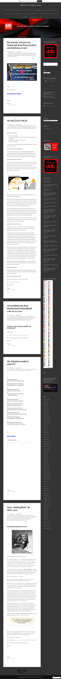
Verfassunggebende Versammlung (29, 128)
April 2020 (46, 406)
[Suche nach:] (50, 64)
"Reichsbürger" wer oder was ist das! (16, 515)
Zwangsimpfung (24, 520)
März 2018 (46, 462)
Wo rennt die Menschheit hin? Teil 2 (50, 202)
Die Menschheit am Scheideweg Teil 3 (50, 245)
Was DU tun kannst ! (47, 180)
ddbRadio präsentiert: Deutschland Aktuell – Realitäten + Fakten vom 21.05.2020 (50, 250)
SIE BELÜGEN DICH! (17, 120)
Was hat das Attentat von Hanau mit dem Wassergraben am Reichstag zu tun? (21, 45)
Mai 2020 (46, 404)
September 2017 (47, 476)
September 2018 (47, 448)
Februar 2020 (47, 411)
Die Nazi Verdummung (13, 517)
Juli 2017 (46, 481)
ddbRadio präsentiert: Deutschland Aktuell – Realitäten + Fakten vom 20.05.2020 (50, 260)
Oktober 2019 (47, 420)
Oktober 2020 (47, 399)
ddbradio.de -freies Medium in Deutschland (21, 317)
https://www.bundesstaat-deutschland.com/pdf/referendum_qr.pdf (25, 640)
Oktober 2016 (47, 502)
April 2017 (46, 488)
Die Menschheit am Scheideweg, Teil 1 (50, 264)
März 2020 (46, 408)
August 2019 (47, 425)
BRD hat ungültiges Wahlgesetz (15, 10)
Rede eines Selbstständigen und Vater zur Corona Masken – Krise (50, 185)
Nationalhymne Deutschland (44, 13)
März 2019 (46, 434)
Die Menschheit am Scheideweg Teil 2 (50, 255)
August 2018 (47, 451)
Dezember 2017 (47, 469)
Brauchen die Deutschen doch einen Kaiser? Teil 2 (50, 226)
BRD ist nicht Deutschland (23, 316)
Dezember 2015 (47, 526)
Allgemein (16, 125)
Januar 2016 (47, 523)
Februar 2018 (47, 465)
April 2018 (46, 460)
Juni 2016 (46, 512)
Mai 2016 (46, 514)
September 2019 (47, 422)
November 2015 (47, 528)
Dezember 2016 (47, 497)
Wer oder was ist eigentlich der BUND (35, 16)
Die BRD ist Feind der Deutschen (19, 516)
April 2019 (46, 432)
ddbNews (19, 51)
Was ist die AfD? (24, 16)
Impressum (25, 13)
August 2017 (47, 479)
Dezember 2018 (47, 441)
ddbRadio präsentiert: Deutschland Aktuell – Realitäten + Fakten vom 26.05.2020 (50, 217)
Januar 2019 (47, 439)
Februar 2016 (47, 521)
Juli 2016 (46, 509)
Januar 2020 (47, 413)
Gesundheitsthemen (17, 13)
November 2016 (47, 500)
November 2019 (47, 418)
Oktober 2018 (47, 446)
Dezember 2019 (47, 415)
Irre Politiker (13, 55)
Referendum (11, 436)
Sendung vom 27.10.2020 (48, 189)
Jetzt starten (39, 1)
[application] (50, 388)
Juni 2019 (46, 427)
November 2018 (47, 444)
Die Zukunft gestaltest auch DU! (18, 362)
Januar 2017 (47, 495)
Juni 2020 (46, 401)
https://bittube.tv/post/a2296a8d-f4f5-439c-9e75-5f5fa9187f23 (17, 335)
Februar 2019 (47, 437)
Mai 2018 (46, 458)
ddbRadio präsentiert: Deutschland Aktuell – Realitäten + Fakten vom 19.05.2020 (50, 269)
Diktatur (31, 54)
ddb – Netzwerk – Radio (27, 10)
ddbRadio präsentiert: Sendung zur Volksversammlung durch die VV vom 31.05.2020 (50, 194)
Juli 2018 (46, 453)
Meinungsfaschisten (31, 517)
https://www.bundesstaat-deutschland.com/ (13, 282)
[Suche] (56, 64)
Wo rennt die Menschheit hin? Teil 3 (50, 198)
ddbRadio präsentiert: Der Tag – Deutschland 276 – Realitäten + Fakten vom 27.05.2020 (49, 211)
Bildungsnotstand (22, 125)
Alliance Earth (5, 10)
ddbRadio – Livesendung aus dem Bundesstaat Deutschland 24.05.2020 (50, 241)
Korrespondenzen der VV (33, 13)
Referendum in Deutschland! (27, 318)
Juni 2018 (46, 455)
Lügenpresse (9, 318)
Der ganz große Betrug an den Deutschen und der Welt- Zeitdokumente (45, 10)
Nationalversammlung (16, 318)
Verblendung (19, 128)
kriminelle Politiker (20, 55)
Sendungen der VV (54, 13)
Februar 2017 (47, 493)
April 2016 (46, 516)
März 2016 (46, 519)
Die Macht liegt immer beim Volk (23, 54)
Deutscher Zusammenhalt (30, 369)
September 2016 (47, 505)
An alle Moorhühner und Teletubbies (50, 221)
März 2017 (46, 490)
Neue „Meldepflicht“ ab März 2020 (18, 508)
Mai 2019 (46, 429)
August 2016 (47, 507)
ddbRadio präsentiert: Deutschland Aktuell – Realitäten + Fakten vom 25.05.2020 (50, 231)
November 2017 (47, 472)
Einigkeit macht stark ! (30, 125)
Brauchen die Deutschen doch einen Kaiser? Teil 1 (50, 236)
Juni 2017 (46, 483)
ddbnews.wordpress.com (30, 5)
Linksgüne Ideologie (22, 517)
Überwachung (10, 516)
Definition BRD (33, 317)
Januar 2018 (47, 467)
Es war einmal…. (8, 13)
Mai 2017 (46, 486)
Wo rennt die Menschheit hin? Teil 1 (50, 206)
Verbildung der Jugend (11, 128)
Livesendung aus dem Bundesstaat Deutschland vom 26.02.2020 (19, 308)
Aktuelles (11, 125)
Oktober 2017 (47, 474)
